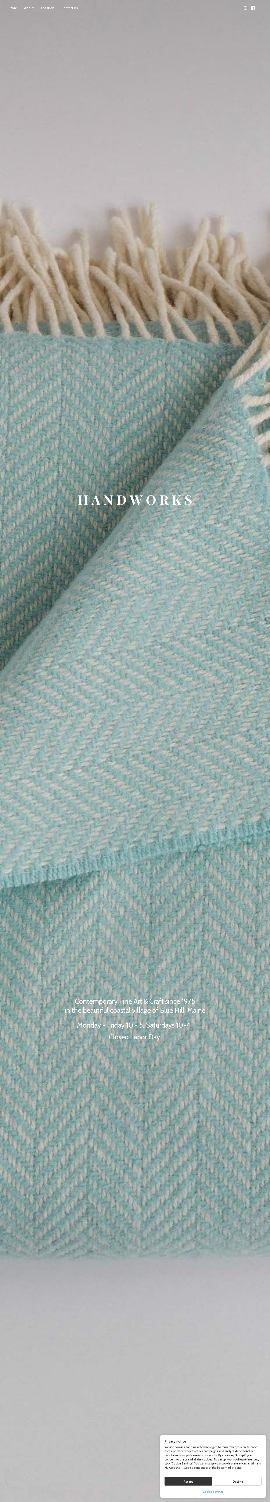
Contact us (69, 8)
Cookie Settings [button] (213, 1492)
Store (12, 8)
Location (47, 8)
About (29, 8)
